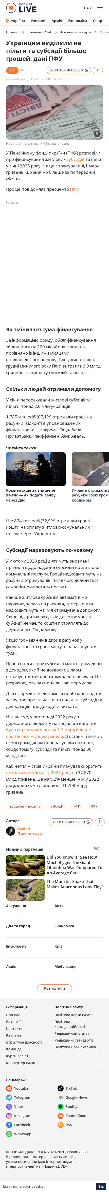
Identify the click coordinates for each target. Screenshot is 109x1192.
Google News (77, 1097)
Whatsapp (22, 1133)
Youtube (21, 1088)
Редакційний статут (72, 1033)
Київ (59, 946)
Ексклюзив (16, 946)
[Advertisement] (54, 261)
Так (101, 1186)
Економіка (77, 21)
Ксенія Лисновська (29, 831)
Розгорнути (54, 988)
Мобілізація (65, 966)
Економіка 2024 (39, 32)
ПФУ (74, 189)
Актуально (16, 905)
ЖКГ (77, 806)
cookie (38, 1186)
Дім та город (18, 926)
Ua (86, 8)
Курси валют (17, 1055)
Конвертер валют (21, 1062)
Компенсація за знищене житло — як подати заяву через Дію (31, 495)
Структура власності (24, 1042)
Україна (18, 20)
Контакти (14, 1028)
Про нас (13, 1014)
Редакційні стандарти (74, 1040)
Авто (59, 905)
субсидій (76, 159)
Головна (12, 32)
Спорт (98, 21)
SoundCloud (76, 1115)
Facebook (22, 1124)
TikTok (71, 1088)
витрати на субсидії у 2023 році (38, 772)
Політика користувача (74, 1014)
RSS (69, 1124)
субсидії (57, 806)
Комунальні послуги (75, 32)
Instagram (22, 1115)
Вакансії (13, 1021)
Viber (18, 1106)
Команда (14, 1049)
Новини (38, 21)
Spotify (71, 1106)
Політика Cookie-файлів (75, 1047)
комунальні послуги (25, 806)
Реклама (13, 1035)
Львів (11, 966)
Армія (57, 21)
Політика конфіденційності (70, 1024)
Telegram (22, 1097)
